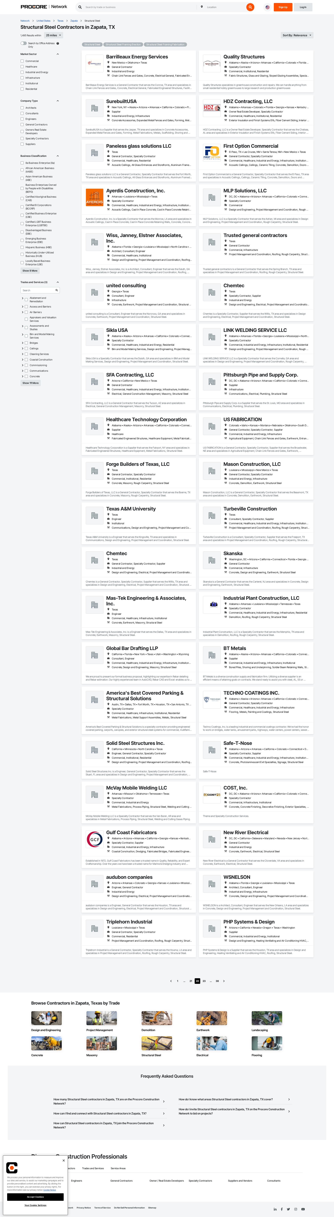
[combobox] (225, 7)
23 (204, 980)
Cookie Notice (49, 1190)
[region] (35, 1185)
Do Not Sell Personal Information (129, 1207)
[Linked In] (275, 1209)
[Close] (63, 1160)
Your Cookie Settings (35, 1205)
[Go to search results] (57, 290)
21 (191, 980)
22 (197, 980)
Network (59, 7)
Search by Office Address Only (41, 45)
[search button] (250, 7)
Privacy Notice (84, 1207)
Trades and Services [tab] (93, 1168)
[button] (22, 61)
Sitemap (152, 1207)
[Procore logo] (34, 7)
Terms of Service (102, 1207)
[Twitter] (288, 1209)
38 (217, 980)
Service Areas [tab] (118, 1168)
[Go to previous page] (171, 981)
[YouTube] (303, 1209)
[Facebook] (282, 1209)
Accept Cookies (35, 1197)
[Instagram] (295, 1209)
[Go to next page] (224, 981)
